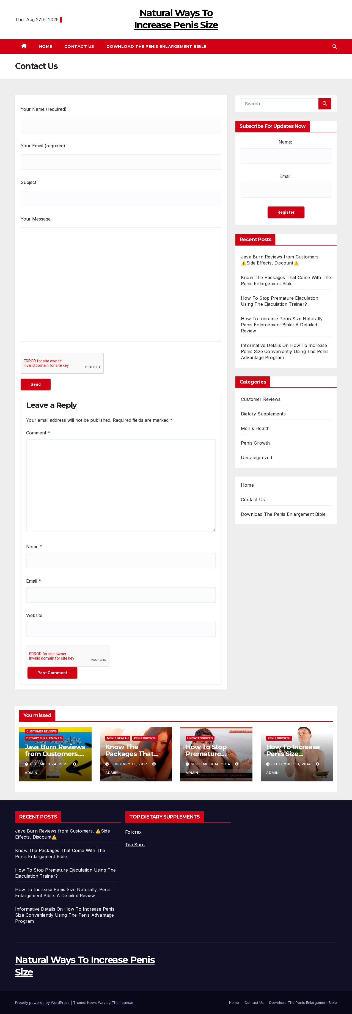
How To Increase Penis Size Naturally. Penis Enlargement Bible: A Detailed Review (282, 325)
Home (45, 46)
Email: (285, 176)
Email (33, 581)
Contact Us (79, 46)
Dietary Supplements (263, 414)
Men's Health (255, 428)
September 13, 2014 (291, 764)
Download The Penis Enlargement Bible (156, 46)
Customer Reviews (260, 399)
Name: (285, 142)
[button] (334, 46)
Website (34, 615)
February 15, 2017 (129, 764)
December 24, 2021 (49, 764)
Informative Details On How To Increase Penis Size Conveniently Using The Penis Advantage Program (285, 351)
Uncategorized (256, 457)
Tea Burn (135, 844)
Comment (38, 433)
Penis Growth (255, 443)
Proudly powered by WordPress (43, 1002)
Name (34, 546)
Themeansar (122, 1002)
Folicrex (133, 832)
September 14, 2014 (211, 764)
